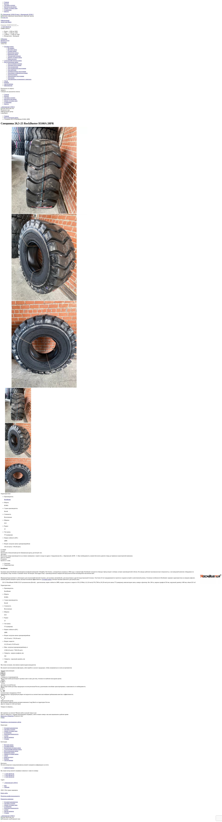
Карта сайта (4, 793)
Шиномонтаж (8, 85)
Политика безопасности (11, 734)
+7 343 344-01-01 (6, 27)
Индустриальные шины (11, 62)
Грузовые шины (9, 46)
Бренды (6, 11)
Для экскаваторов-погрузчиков (17, 68)
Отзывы (6, 739)
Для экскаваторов (13, 67)
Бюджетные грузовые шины (12, 748)
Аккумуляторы (8, 84)
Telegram (6, 787)
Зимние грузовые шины (15, 57)
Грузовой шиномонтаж (11, 728)
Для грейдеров (12, 70)
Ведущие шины (12, 49)
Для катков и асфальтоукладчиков (18, 73)
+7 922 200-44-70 (9, 775)
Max (5, 785)
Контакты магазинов (10, 7)
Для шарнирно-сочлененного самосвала (19, 79)
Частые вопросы (9, 737)
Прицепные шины (13, 53)
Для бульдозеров (12, 74)
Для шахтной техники (14, 56)
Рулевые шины (12, 51)
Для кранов (11, 78)
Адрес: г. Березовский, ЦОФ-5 (24, 14)
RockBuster (7, 499)
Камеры (6, 82)
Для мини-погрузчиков (14, 65)
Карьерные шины (13, 54)
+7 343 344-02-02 (9, 777)
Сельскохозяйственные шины (13, 60)
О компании (7, 10)
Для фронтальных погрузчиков (17, 71)
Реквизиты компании (7, 799)
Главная (6, 2)
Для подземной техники (15, 63)
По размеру (11, 48)
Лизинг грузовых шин (10, 8)
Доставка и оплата (9, 5)
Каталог (6, 3)
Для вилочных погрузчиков (16, 76)
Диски (6, 81)
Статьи (6, 735)
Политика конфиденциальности (10, 796)
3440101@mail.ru (9, 768)
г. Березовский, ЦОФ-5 (8, 107)
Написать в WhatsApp (7, 716)
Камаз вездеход (12, 59)
